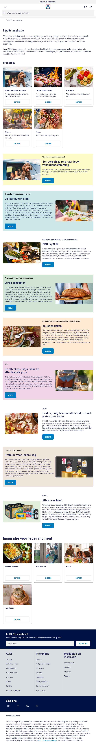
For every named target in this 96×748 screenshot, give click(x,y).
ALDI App (9, 677)
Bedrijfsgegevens (12, 664)
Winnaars (67, 667)
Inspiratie (67, 671)
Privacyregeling (41, 681)
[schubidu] (18, 706)
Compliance (40, 677)
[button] (5, 7)
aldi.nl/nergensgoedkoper (47, 740)
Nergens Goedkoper (13, 690)
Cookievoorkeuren (42, 686)
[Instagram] (8, 706)
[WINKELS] (85, 6)
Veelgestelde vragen (43, 664)
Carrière (9, 686)
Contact (39, 659)
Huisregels (40, 668)
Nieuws (8, 681)
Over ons (9, 659)
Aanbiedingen (69, 662)
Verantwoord (40, 690)
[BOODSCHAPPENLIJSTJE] (90, 6)
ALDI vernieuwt (11, 672)
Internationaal (11, 668)
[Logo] (48, 6)
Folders (67, 676)
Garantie (39, 672)
